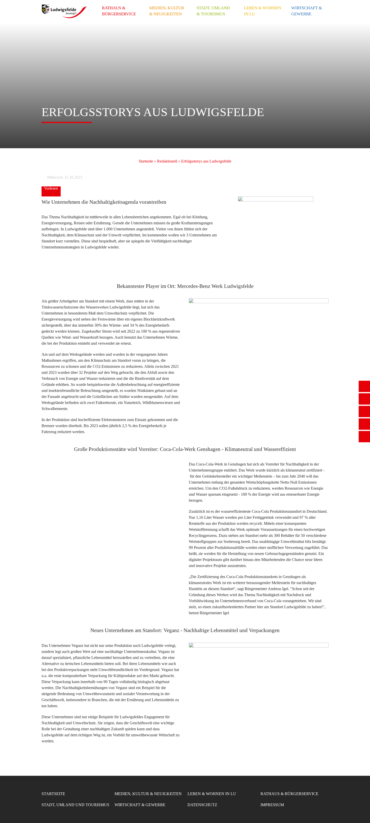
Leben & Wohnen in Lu (262, 11)
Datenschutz (202, 805)
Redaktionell (167, 161)
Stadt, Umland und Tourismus (75, 805)
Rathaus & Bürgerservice (119, 11)
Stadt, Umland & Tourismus (213, 11)
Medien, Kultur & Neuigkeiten (166, 11)
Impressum (272, 805)
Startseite (146, 161)
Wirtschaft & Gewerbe (306, 11)
